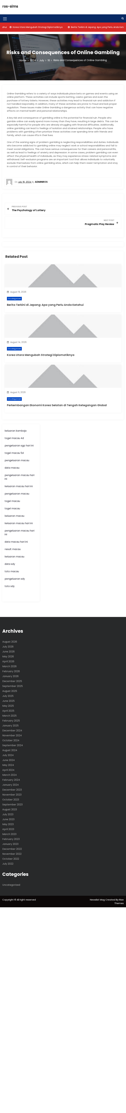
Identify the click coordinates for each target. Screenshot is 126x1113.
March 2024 (9, 775)
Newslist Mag (97, 899)
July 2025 (8, 696)
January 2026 (10, 676)
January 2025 (10, 725)
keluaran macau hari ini (19, 486)
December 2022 (12, 849)
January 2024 (10, 785)
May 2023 (8, 824)
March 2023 (9, 834)
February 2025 (11, 720)
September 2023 (12, 804)
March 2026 (9, 666)
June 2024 (8, 760)
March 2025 (9, 715)
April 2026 (8, 661)
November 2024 (12, 735)
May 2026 (8, 656)
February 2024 (11, 780)
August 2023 (9, 809)
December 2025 (12, 681)
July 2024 (8, 755)
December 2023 (12, 789)
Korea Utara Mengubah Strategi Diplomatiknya (29, 27)
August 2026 (9, 641)
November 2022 (12, 854)
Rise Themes (119, 901)
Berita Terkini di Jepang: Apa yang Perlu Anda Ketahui (91, 27)
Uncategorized (14, 298)
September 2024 (12, 745)
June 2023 (8, 819)
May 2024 (8, 765)
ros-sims (10, 6)
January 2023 (10, 844)
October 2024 (10, 740)
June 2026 (8, 651)
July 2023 (7, 814)
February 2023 (11, 839)
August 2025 (9, 691)
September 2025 (12, 686)
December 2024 (12, 730)
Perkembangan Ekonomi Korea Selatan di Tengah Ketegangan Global (57, 405)
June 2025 (8, 701)
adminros (41, 181)
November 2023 (12, 794)
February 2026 (11, 671)
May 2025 (8, 706)
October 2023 (10, 799)
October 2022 (10, 859)
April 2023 (8, 829)
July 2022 (7, 864)
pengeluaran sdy (15, 579)
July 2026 (8, 646)
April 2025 (8, 711)
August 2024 (9, 750)
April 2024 (8, 770)
